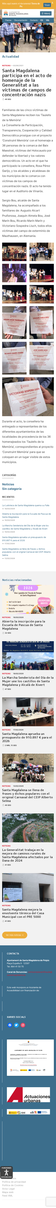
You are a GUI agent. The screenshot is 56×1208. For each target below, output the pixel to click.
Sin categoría (12, 489)
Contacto (34, 20)
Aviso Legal (8, 1188)
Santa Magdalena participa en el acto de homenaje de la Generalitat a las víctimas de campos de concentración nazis (27, 82)
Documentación (20, 20)
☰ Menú (45, 13)
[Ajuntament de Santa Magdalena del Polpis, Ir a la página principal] (16, 13)
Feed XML (7, 1195)
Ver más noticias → (15, 935)
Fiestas (8, 20)
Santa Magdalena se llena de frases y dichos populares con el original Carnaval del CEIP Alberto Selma (26, 552)
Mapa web (7, 1192)
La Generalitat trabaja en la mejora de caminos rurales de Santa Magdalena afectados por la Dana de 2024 (27, 855)
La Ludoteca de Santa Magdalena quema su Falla (25, 505)
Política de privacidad (14, 1181)
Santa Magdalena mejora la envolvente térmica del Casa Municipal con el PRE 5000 (23, 913)
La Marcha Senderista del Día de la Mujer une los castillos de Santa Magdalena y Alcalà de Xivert (25, 527)
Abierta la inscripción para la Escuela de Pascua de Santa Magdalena (26, 515)
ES (41, 20)
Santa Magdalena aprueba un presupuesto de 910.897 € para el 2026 (24, 539)
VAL (48, 20)
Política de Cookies (12, 1185)
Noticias (6, 65)
